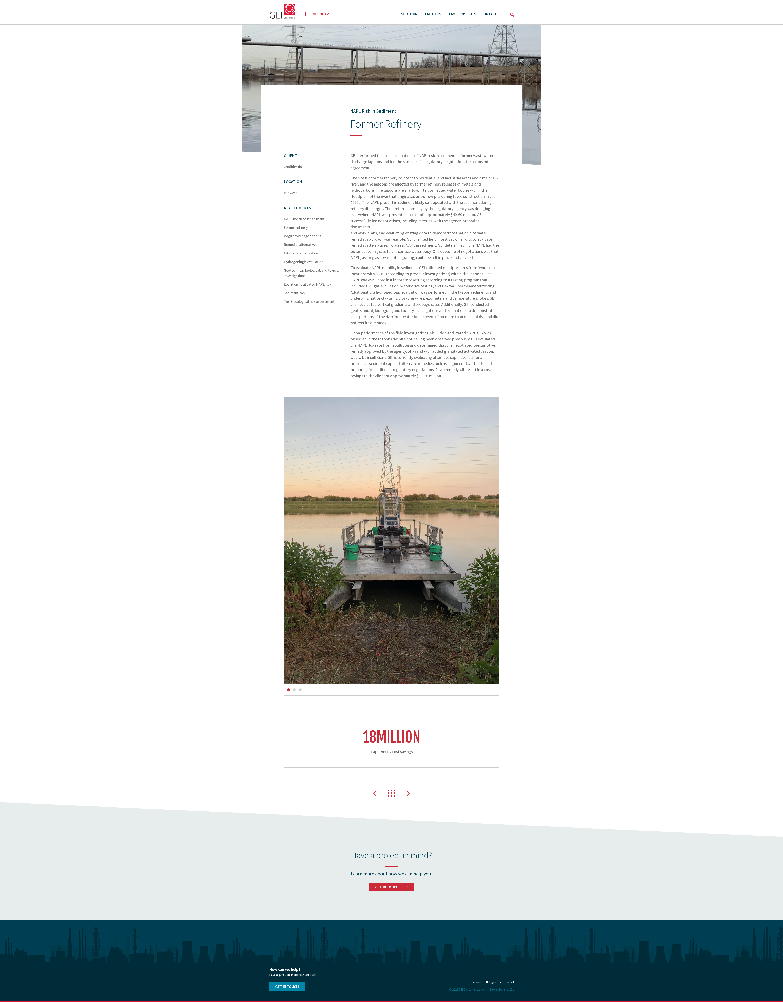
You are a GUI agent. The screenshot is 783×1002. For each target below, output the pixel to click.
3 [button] (300, 689)
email (510, 982)
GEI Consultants (282, 11)
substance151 (505, 989)
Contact (489, 14)
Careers (476, 982)
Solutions (410, 14)
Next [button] (408, 793)
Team (451, 14)
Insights (468, 14)
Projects (433, 14)
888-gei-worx (494, 982)
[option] (391, 540)
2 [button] (294, 689)
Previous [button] (374, 793)
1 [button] (288, 689)
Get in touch (287, 986)
